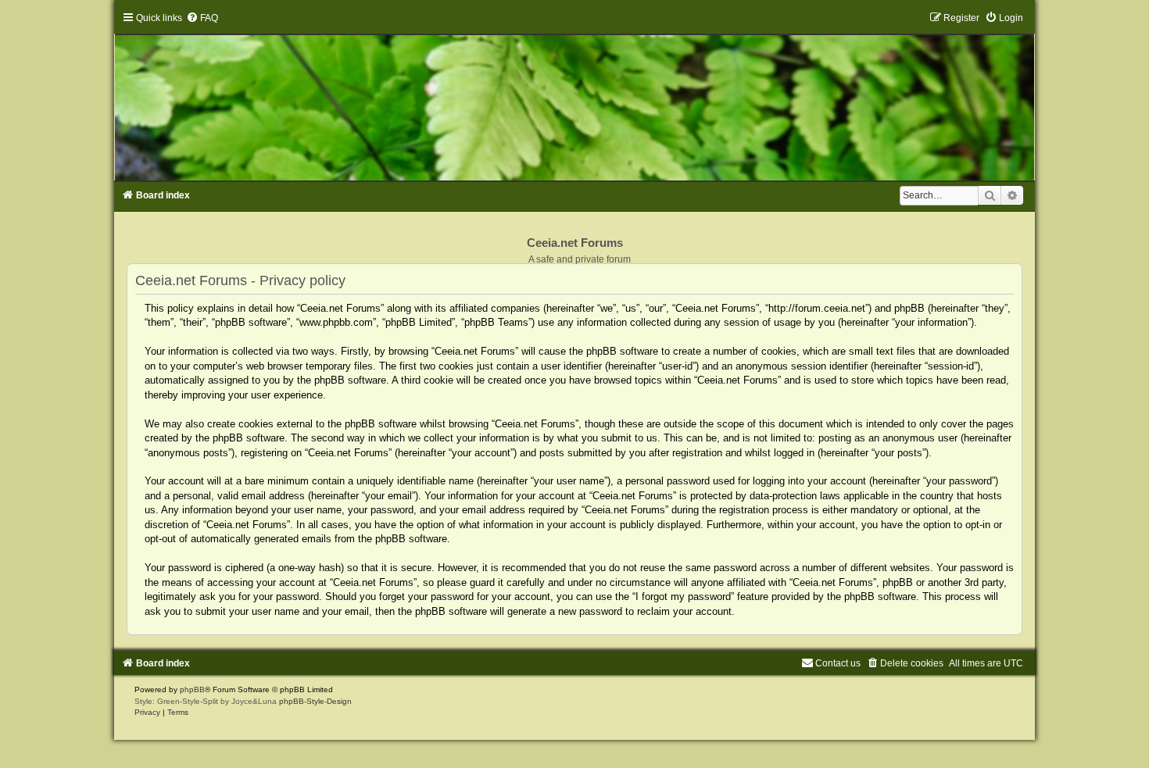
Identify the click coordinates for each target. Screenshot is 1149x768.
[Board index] (575, 96)
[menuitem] (202, 18)
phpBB (192, 689)
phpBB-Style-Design (315, 701)
